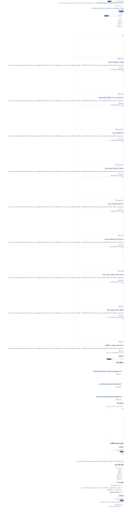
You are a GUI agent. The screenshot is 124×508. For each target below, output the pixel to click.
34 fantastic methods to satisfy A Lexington (107, 371)
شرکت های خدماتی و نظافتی (114, 345)
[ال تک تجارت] (120, 10)
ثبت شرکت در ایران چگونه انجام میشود (110, 97)
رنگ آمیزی (120, 406)
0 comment (116, 105)
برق (122, 406)
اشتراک (121, 451)
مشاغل (119, 472)
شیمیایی (116, 406)
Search (109, 1)
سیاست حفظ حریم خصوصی (115, 506)
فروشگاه (119, 477)
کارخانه (111, 246)
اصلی (112, 140)
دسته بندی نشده (109, 352)
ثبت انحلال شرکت (117, 133)
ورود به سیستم (117, 5)
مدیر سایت (121, 69)
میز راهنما (119, 475)
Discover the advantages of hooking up (108, 397)
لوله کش (113, 406)
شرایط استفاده (118, 504)
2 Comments (115, 175)
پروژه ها (119, 474)
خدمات (119, 471)
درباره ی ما (118, 467)
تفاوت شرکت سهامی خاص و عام (113, 274)
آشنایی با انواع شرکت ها (115, 62)
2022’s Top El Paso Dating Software (110, 384)
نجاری (110, 406)
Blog (115, 34)
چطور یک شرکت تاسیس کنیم (114, 168)
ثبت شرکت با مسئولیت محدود (113, 239)
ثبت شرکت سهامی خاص (115, 203)
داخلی (112, 69)
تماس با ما (121, 11)
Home (112, 34)
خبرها (120, 469)
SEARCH (106, 15)
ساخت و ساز (110, 317)
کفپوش (107, 406)
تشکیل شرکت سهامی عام (115, 310)
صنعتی (111, 211)
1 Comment (116, 69)
